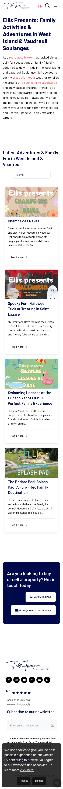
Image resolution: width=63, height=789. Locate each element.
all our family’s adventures (39, 82)
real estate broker (21, 57)
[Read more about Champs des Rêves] (31, 226)
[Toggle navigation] (55, 5)
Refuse (39, 780)
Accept (24, 780)
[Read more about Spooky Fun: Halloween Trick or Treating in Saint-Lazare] (31, 312)
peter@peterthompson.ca (34, 610)
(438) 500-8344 (41, 597)
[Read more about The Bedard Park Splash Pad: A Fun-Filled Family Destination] (31, 490)
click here (27, 770)
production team (23, 77)
